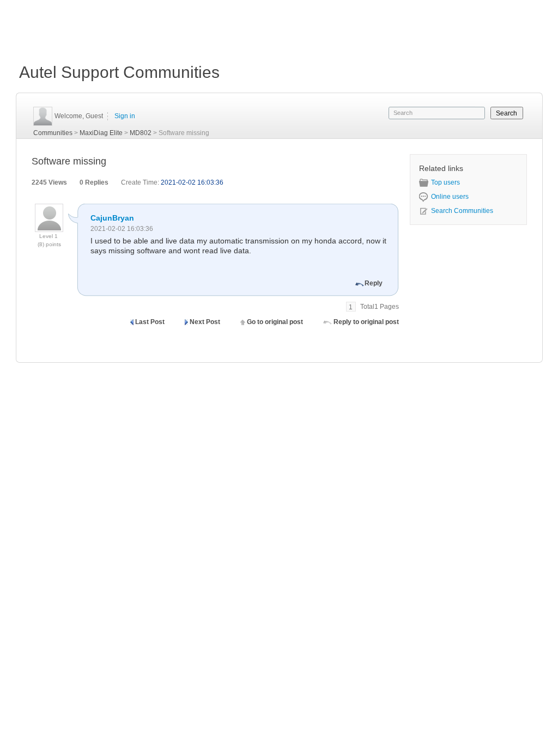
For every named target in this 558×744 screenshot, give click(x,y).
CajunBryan (112, 218)
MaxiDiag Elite (101, 133)
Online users (450, 196)
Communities (52, 133)
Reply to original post (366, 322)
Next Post (205, 322)
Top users (445, 182)
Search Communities (462, 211)
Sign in (124, 116)
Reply (374, 283)
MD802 (140, 133)
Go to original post (275, 322)
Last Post (150, 322)
